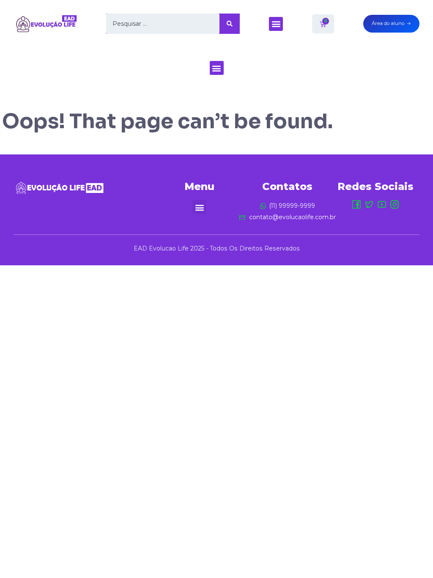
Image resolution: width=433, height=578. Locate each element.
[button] (276, 24)
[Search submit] (229, 24)
